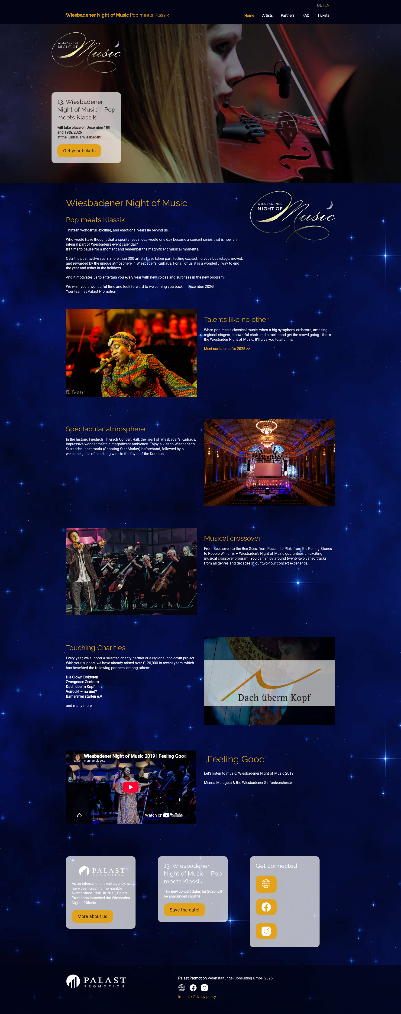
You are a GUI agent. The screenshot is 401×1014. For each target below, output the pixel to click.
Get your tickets (79, 151)
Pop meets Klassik (117, 15)
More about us (92, 916)
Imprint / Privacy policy (197, 997)
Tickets (323, 15)
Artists (267, 15)
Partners (287, 15)
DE (319, 5)
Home (249, 15)
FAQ (306, 15)
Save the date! (184, 910)
